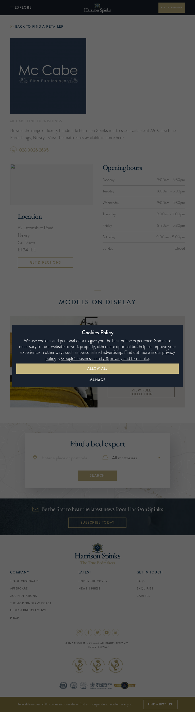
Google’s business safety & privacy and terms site (105, 358)
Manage (97, 379)
